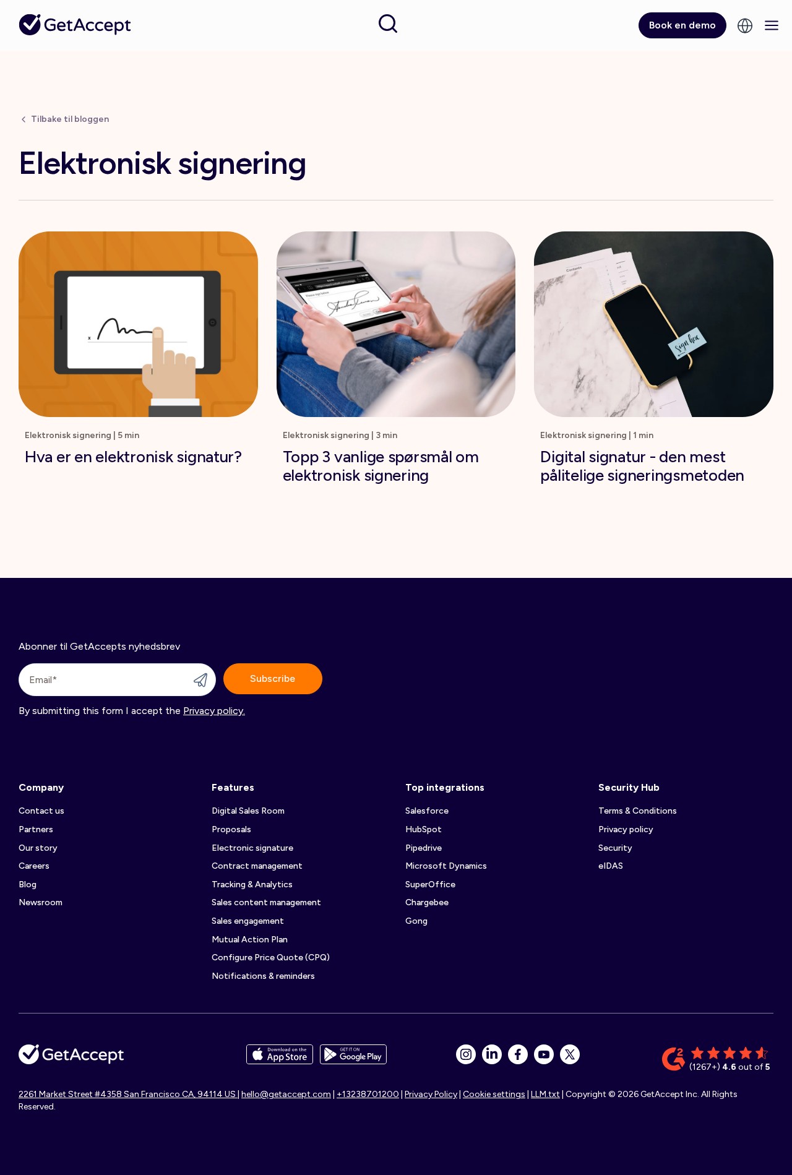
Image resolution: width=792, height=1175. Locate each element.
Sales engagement (248, 921)
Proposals (231, 829)
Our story (38, 848)
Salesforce (427, 811)
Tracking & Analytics (252, 884)
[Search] (388, 23)
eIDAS (610, 866)
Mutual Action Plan (250, 939)
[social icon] (466, 1054)
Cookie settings (494, 1094)
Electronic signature (252, 848)
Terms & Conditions (637, 811)
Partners (36, 829)
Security (615, 848)
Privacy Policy (431, 1094)
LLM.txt (545, 1094)
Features (233, 787)
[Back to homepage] (74, 24)
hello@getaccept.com (286, 1094)
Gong (416, 921)
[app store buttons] (279, 1059)
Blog (28, 884)
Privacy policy (625, 829)
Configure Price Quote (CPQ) (271, 957)
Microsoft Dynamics (446, 866)
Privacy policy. (214, 711)
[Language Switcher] (745, 25)
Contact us (41, 811)
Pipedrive (423, 848)
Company (41, 787)
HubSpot (423, 829)
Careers (34, 866)
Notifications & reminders (263, 976)
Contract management (257, 866)
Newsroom (40, 902)
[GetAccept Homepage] (71, 1059)
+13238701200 (368, 1094)
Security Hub (629, 787)
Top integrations (444, 787)
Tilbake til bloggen (70, 119)
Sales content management (266, 902)
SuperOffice (430, 884)
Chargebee (427, 902)
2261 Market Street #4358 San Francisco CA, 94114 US (128, 1094)
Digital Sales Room (248, 811)
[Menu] (772, 25)
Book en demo (682, 25)
